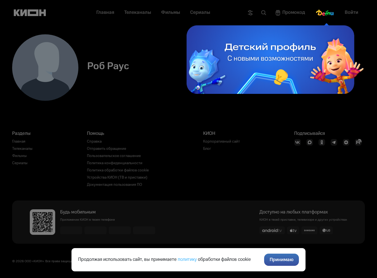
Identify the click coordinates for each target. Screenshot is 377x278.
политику (187, 259)
